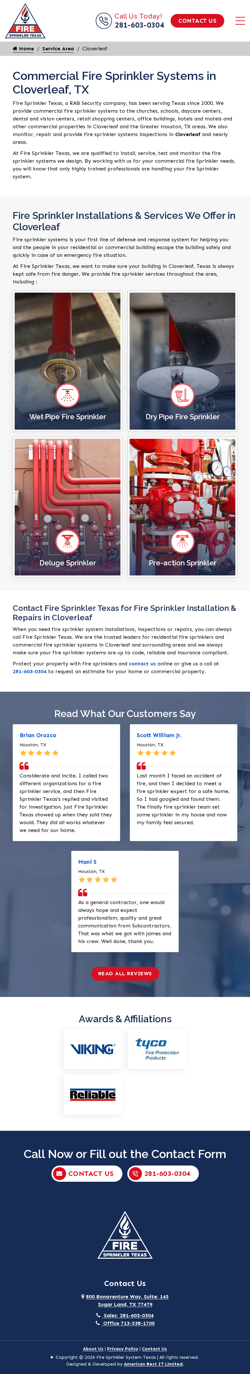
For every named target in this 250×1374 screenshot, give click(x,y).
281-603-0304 (139, 25)
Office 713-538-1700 (128, 1323)
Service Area (58, 48)
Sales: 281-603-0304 (128, 1315)
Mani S (87, 861)
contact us (142, 664)
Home (26, 48)
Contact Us (197, 20)
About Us (93, 1349)
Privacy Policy (122, 1349)
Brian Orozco (38, 735)
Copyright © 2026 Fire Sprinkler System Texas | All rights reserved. (127, 1357)
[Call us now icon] (105, 27)
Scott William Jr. (159, 735)
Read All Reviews (125, 973)
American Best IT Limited (153, 1364)
